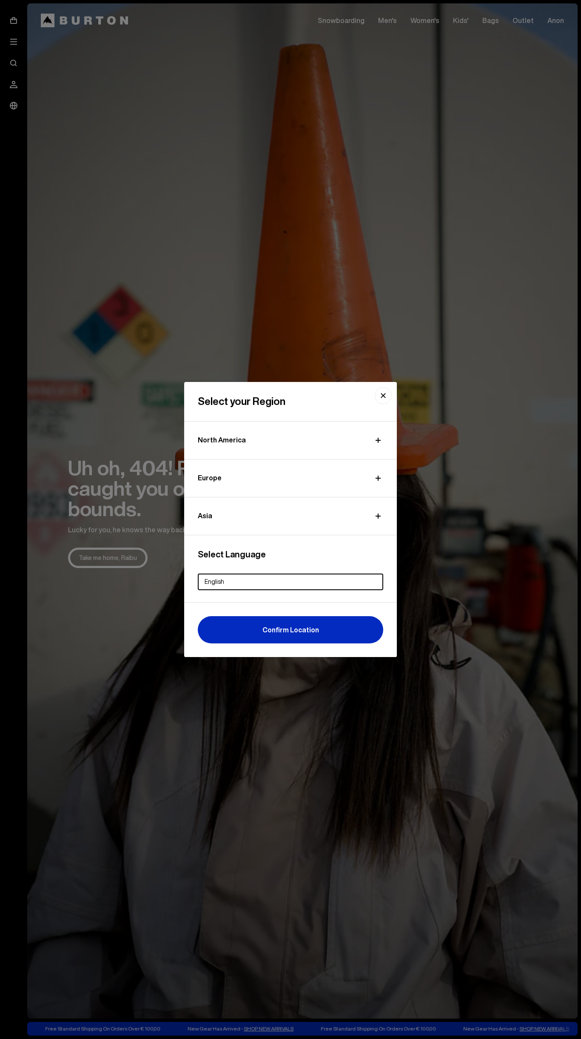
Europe (210, 477)
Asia (205, 515)
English (214, 582)
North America (222, 439)
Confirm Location (290, 629)
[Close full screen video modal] (383, 395)
